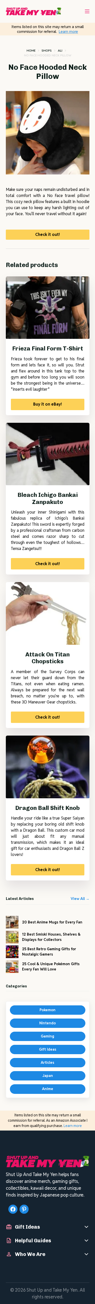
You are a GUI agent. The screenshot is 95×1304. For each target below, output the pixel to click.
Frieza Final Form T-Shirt (47, 348)
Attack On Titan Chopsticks (47, 658)
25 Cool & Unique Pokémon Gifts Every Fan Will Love (51, 966)
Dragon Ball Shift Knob (47, 807)
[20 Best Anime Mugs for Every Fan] (12, 922)
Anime (47, 1089)
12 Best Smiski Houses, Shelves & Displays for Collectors (51, 937)
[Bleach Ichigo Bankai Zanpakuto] (47, 454)
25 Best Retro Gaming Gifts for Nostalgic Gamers (49, 952)
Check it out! (47, 234)
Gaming (47, 1036)
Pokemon (47, 1010)
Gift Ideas (47, 1049)
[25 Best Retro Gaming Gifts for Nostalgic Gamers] (12, 951)
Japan (47, 1075)
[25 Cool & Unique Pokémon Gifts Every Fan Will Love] (12, 966)
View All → (80, 898)
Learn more (68, 31)
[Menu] (87, 11)
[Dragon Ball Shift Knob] (47, 767)
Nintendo (47, 1023)
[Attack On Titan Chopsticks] (47, 613)
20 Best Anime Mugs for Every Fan (52, 922)
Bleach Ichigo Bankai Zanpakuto (47, 498)
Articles (47, 1062)
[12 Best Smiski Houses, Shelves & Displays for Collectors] (12, 937)
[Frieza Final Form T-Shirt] (47, 307)
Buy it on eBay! (47, 404)
